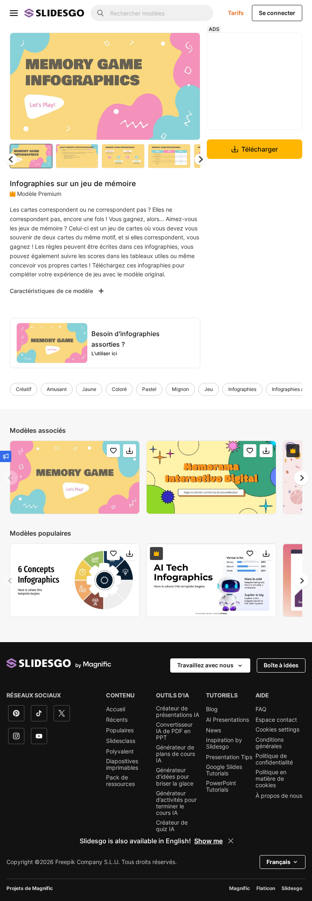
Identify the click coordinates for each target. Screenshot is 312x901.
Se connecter (277, 12)
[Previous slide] (10, 478)
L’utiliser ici (104, 353)
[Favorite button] (165, 45)
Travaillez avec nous (205, 665)
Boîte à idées (281, 665)
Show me (208, 841)
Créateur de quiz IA (172, 825)
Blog (212, 709)
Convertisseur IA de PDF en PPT (174, 731)
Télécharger (259, 149)
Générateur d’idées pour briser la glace (174, 776)
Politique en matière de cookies (271, 778)
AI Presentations (227, 719)
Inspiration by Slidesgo (224, 743)
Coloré (119, 389)
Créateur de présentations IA (177, 711)
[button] (200, 159)
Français (278, 861)
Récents (117, 719)
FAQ (261, 709)
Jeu (208, 389)
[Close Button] (231, 840)
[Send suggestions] (5, 456)
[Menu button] (14, 13)
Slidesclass (120, 741)
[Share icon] (186, 45)
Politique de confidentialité (274, 759)
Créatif (23, 389)
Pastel (149, 389)
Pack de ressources (120, 780)
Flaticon (265, 888)
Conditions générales (270, 742)
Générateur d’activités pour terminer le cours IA (176, 803)
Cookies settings (277, 729)
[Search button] (100, 13)
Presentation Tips (229, 757)
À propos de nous (279, 795)
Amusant (57, 389)
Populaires (120, 730)
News (213, 730)
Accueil (115, 709)
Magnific (239, 888)
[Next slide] (188, 86)
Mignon (180, 389)
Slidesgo (292, 888)
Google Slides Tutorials (224, 770)
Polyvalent (120, 751)
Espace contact (276, 719)
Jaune (89, 389)
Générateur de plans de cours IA (175, 754)
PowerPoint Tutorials (221, 786)
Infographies (242, 389)
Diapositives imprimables (122, 764)
